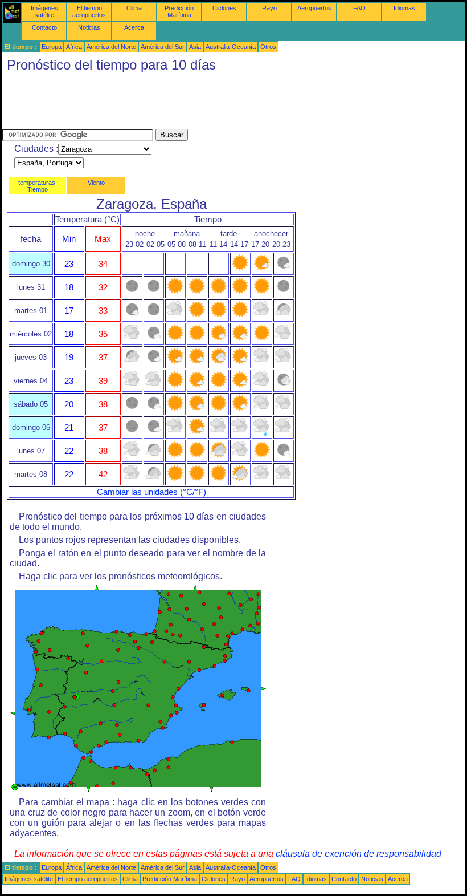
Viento (96, 182)
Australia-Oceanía (231, 46)
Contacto (44, 27)
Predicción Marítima (179, 11)
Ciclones (224, 8)
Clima (134, 8)
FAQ (359, 8)
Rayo (269, 8)
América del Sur (163, 46)
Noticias (89, 27)
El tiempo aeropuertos (89, 11)
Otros (268, 46)
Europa (52, 46)
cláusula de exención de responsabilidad (358, 853)
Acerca (134, 27)
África (74, 46)
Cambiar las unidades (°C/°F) (151, 492)
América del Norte (111, 46)
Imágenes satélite (44, 11)
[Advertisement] (209, 103)
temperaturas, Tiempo (37, 186)
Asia (195, 46)
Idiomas (404, 8)
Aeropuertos (314, 8)
